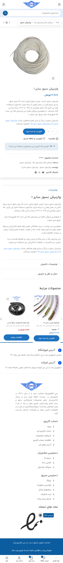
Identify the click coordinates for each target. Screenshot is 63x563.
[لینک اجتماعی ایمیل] (43, 172)
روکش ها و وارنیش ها (43, 22)
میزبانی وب (47, 550)
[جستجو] (5, 13)
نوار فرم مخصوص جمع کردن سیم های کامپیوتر (18, 323)
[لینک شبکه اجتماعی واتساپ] (39, 172)
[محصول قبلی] (9, 22)
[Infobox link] (31, 363)
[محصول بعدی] (3, 22)
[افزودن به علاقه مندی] (37, 299)
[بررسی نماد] (40, 515)
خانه (57, 22)
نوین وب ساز (17, 550)
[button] (46, 338)
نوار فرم (39, 326)
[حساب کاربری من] (4, 4)
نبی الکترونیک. (19, 542)
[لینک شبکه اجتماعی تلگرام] (36, 172)
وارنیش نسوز (25, 22)
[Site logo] (31, 4)
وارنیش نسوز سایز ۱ (29, 167)
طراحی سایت (34, 550)
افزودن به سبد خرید (34, 131)
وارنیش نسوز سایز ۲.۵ (39, 123)
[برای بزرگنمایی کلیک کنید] (53, 78)
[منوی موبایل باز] (59, 4)
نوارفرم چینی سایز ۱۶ (51, 322)
